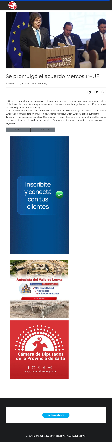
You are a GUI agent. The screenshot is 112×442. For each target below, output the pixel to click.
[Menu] (104, 5)
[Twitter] (103, 92)
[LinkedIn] (96, 92)
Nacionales (10, 83)
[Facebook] (89, 92)
